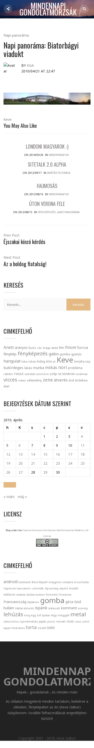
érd (71, 380)
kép (87, 361)
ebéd (54, 348)
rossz (19, 373)
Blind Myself (40, 582)
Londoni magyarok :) (47, 146)
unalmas (81, 374)
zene (48, 380)
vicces (10, 379)
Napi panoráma (16, 35)
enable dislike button (30, 594)
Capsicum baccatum (17, 588)
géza (69, 601)
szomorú (42, 374)
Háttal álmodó (24, 608)
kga (30, 65)
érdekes (81, 380)
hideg (41, 361)
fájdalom (33, 602)
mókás (51, 367)
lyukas (46, 615)
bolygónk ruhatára (61, 582)
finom (70, 347)
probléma (75, 368)
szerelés (30, 374)
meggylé (63, 615)
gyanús (76, 354)
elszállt (73, 588)
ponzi (51, 621)
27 (21, 472)
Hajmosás (47, 185)
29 (45, 472)
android (11, 581)
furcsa (82, 347)
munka (38, 367)
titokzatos (18, 628)
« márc (9, 496)
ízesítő (42, 628)
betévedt (25, 582)
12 (8, 454)
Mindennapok (59, 155)
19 (8, 463)
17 (70, 454)
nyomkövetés (29, 621)
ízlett (51, 627)
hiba (25, 361)
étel (6, 386)
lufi (39, 615)
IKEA (49, 361)
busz (32, 348)
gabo (54, 354)
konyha (79, 361)
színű (85, 621)
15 (45, 454)
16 (58, 454)
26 (8, 472)
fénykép (10, 354)
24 (70, 463)
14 (33, 454)
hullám (9, 608)
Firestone (65, 594)
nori (62, 367)
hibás (32, 361)
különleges (13, 367)
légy (54, 615)
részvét (61, 621)
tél (59, 374)
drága (46, 348)
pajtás (42, 621)
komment (69, 608)
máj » (22, 496)
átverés (61, 379)
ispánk (41, 608)
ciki (39, 348)
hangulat (12, 361)
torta (31, 627)
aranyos (21, 347)
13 (21, 454)
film (61, 348)
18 (83, 454)
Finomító (52, 594)
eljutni (63, 588)
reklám (8, 374)
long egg (30, 615)
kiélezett (54, 608)
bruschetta (81, 582)
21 (33, 463)
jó (54, 361)
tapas (7, 628)
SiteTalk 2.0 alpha (47, 164)
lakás (28, 368)
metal (78, 614)
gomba (65, 354)
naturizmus (11, 621)
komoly (83, 608)
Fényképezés (47, 212)
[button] (10, 485)
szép (53, 374)
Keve (8, 119)
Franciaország (15, 601)
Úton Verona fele (47, 203)
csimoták (38, 588)
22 (45, 463)
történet (68, 374)
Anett (9, 347)
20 (21, 463)
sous (78, 621)
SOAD (70, 621)
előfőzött (9, 594)
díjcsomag (51, 588)
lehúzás (13, 614)
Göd (77, 601)
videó (22, 380)
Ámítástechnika (58, 173)
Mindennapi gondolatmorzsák (48, 9)
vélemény (34, 380)
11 (83, 445)
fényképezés (33, 353)
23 (58, 463)
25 (83, 463)
